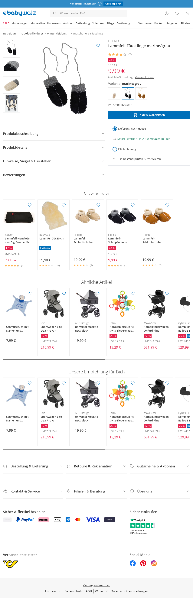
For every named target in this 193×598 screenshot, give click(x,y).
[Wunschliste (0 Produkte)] (177, 13)
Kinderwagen (19, 23)
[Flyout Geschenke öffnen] (153, 24)
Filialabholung (127, 149)
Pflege (110, 23)
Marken (158, 23)
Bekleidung (83, 23)
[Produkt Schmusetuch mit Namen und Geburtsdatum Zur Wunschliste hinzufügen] (30, 293)
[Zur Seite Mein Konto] (166, 13)
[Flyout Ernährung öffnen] (131, 24)
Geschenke (145, 23)
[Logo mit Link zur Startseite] (19, 13)
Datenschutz (73, 591)
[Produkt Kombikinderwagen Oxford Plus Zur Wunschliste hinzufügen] (167, 293)
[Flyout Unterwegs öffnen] (62, 24)
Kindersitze (38, 23)
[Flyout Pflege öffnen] (115, 24)
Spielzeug (98, 23)
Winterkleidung (57, 33)
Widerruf (101, 591)
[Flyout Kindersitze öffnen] (46, 24)
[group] (65, 78)
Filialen (185, 23)
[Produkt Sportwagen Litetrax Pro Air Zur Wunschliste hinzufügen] (64, 293)
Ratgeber (172, 23)
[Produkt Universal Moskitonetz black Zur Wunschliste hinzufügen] (98, 293)
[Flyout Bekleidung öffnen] (91, 24)
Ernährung (123, 23)
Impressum (53, 591)
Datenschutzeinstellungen (129, 591)
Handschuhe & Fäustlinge (87, 33)
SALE (6, 23)
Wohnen (68, 23)
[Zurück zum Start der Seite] (188, 570)
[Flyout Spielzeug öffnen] (105, 24)
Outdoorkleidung (32, 33)
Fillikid (113, 41)
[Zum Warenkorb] (187, 13)
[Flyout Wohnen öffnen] (75, 24)
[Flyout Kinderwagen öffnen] (29, 24)
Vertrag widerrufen (96, 585)
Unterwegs (54, 23)
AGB (89, 591)
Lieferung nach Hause (132, 128)
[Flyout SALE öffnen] (10, 24)
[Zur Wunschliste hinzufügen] (98, 46)
